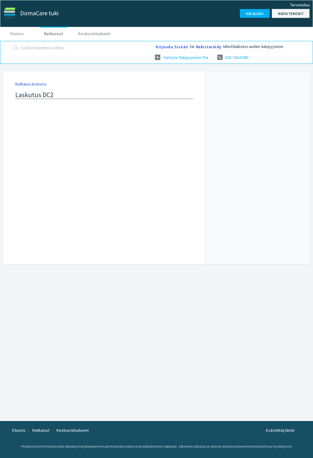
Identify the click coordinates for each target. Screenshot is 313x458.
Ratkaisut (53, 33)
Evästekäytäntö (280, 430)
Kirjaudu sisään (172, 46)
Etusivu (17, 33)
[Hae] (16, 48)
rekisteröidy (209, 46)
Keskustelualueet (94, 33)
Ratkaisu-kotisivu (30, 84)
